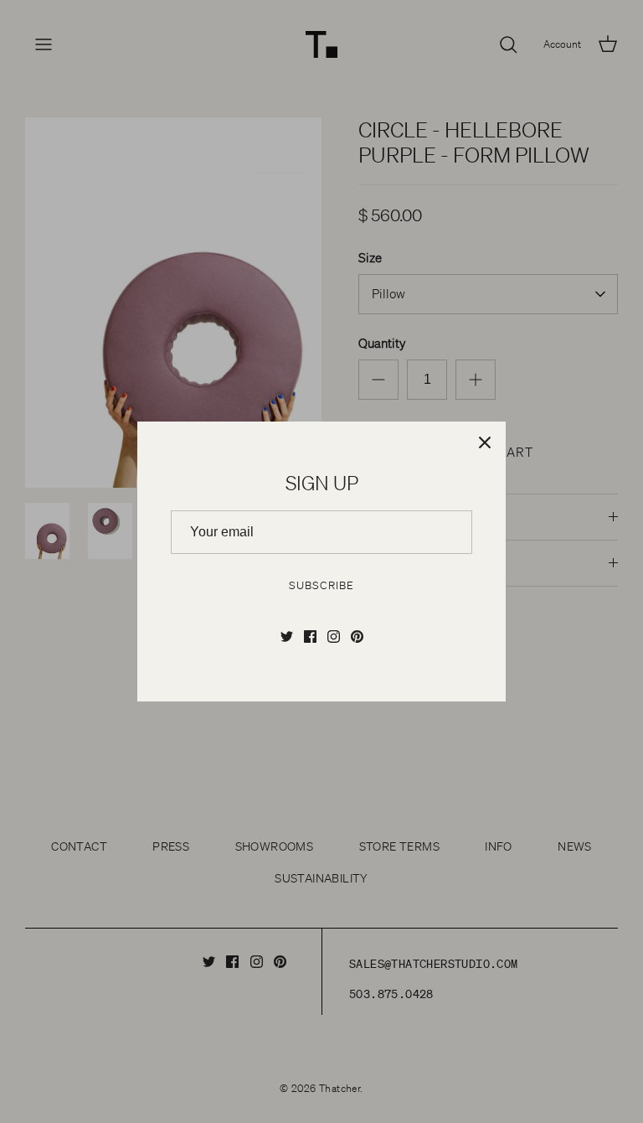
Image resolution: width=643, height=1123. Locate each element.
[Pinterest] (357, 636)
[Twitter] (286, 636)
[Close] (484, 442)
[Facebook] (310, 636)
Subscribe (321, 585)
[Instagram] (333, 636)
